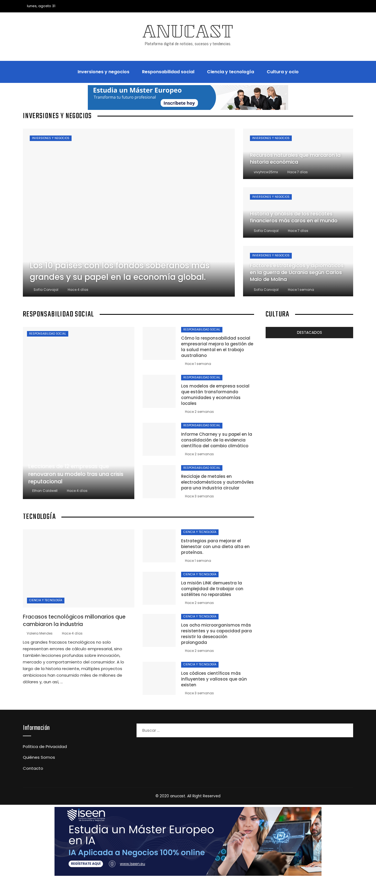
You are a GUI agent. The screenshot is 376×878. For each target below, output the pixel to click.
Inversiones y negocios (50, 138)
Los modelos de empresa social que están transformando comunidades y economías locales (215, 394)
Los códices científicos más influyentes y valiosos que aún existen (214, 679)
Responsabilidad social (47, 334)
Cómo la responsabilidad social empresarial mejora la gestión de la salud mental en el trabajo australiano (217, 346)
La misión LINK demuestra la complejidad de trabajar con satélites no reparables (212, 588)
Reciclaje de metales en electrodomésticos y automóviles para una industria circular (217, 482)
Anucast (188, 33)
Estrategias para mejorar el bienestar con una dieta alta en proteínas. (215, 546)
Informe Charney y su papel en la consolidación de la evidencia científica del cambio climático (216, 440)
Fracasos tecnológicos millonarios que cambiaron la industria (74, 620)
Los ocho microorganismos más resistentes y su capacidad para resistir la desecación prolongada (216, 633)
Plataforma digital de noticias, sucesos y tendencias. (188, 44)
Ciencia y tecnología (45, 600)
